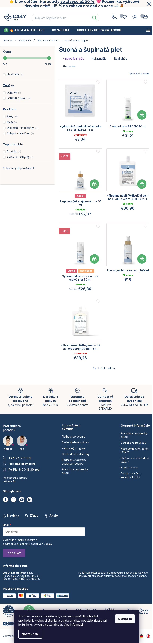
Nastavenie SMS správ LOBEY (135, 450)
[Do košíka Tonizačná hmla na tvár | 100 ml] (141, 259)
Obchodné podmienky (130, 11)
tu (14, 481)
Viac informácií (73, 624)
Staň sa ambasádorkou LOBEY (135, 460)
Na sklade (15, 74)
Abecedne (69, 66)
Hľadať (94, 18)
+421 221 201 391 (20, 458)
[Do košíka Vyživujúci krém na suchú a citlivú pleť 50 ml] (94, 259)
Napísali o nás (129, 467)
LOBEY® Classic (18, 98)
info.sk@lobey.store (22, 463)
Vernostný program (93, 11)
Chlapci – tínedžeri (20, 133)
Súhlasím (125, 619)
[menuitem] (24, 30)
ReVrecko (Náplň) (19, 157)
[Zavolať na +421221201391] (114, 17)
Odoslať (14, 553)
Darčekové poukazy (133, 442)
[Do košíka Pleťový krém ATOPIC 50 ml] (141, 115)
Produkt (13, 151)
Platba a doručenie (20, 11)
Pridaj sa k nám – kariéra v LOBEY (131, 475)
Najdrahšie (120, 58)
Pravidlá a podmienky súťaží (134, 435)
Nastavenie (30, 634)
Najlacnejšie (99, 58)
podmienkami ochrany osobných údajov (27, 543)
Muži (11, 122)
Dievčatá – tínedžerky (22, 127)
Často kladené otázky (56, 11)
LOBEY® (13, 92)
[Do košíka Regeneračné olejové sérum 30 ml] (94, 184)
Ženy (12, 116)
